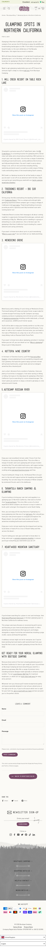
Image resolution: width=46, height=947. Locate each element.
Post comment (10, 754)
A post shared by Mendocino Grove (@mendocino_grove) (24, 297)
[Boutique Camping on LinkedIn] (34, 834)
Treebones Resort (11, 200)
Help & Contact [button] (22, 880)
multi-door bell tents (28, 676)
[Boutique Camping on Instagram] (11, 834)
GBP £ (36, 8)
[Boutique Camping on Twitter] (22, 834)
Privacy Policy (38, 763)
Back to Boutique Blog (25, 776)
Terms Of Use (17, 927)
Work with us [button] (22, 890)
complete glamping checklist (24, 538)
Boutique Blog (11, 15)
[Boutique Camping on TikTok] (30, 834)
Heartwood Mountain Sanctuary (13, 618)
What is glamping (36, 342)
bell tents (29, 514)
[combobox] (23, 937)
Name (4, 709)
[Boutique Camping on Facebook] (14, 834)
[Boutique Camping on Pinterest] (26, 834)
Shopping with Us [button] (22, 871)
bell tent (27, 70)
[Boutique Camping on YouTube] (18, 834)
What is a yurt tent (8, 234)
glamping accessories (11, 318)
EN (39, 9)
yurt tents (16, 205)
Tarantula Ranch (11, 502)
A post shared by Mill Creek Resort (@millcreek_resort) (23, 139)
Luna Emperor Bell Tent (21, 674)
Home (3, 15)
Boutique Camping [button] (22, 861)
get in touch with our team (22, 691)
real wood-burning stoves (20, 470)
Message (5, 731)
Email (4, 720)
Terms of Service (9, 766)
